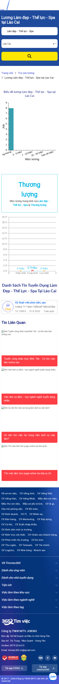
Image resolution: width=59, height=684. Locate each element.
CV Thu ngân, (9, 545)
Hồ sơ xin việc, (9, 493)
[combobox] (29, 43)
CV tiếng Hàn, (9, 498)
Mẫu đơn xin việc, (47, 498)
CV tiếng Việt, (45, 493)
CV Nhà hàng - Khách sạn (31, 550)
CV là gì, (50, 503)
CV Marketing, (27, 519)
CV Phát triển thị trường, (15, 540)
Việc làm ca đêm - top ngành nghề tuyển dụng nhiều (29, 398)
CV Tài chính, (42, 545)
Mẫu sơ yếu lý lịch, (33, 503)
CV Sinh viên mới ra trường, (16, 529)
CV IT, (24, 514)
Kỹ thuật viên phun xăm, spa (30, 302)
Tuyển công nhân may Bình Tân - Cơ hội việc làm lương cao (29, 360)
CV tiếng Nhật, (27, 498)
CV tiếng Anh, (27, 493)
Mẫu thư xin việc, (10, 503)
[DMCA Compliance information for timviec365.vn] (24, 658)
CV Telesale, (26, 545)
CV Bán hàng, (9, 519)
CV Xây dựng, (44, 519)
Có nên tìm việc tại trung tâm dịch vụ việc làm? (29, 437)
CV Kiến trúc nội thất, (13, 534)
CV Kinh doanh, (9, 514)
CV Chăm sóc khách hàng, (42, 534)
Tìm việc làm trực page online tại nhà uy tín (27, 473)
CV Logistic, (8, 550)
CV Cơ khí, (7, 524)
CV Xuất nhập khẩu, (26, 524)
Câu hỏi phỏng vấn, (12, 509)
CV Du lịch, (37, 540)
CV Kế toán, (31, 509)
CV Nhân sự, (36, 514)
